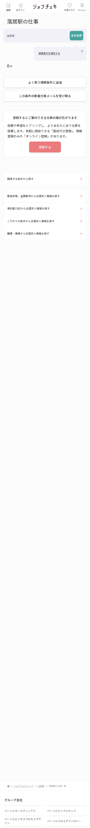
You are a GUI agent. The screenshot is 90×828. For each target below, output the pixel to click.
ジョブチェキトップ (23, 785)
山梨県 (41, 785)
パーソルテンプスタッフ (61, 811)
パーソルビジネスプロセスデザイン (22, 821)
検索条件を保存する (49, 53)
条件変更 (76, 35)
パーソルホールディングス (20, 811)
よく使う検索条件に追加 (45, 82)
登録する (45, 147)
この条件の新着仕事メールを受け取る (45, 96)
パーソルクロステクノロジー (64, 821)
